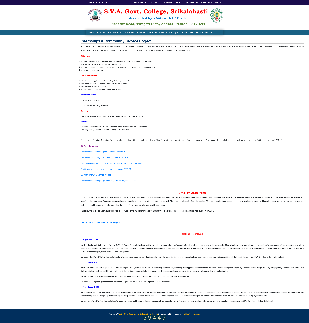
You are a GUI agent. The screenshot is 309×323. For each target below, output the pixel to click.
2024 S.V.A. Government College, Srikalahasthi (138, 314)
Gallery (178, 2)
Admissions (156, 2)
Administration (114, 32)
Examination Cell (191, 2)
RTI (212, 32)
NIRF (135, 2)
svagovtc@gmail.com (96, 2)
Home (91, 32)
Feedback (144, 2)
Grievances (205, 2)
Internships (168, 2)
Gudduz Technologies (191, 314)
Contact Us (217, 2)
